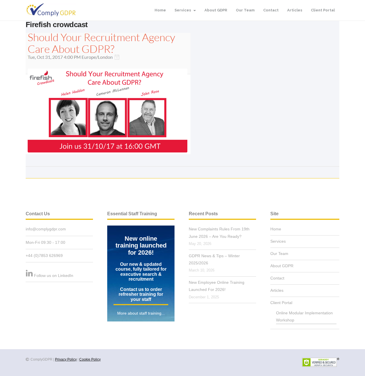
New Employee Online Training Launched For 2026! (216, 286)
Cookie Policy (90, 359)
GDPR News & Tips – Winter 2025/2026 (214, 259)
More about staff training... (141, 313)
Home (160, 10)
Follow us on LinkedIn (53, 275)
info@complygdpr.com (46, 229)
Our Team (245, 10)
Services (183, 10)
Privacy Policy (66, 359)
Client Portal (323, 10)
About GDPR (215, 10)
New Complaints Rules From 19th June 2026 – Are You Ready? (219, 232)
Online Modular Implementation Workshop (304, 316)
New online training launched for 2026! (141, 245)
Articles (294, 10)
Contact (271, 10)
